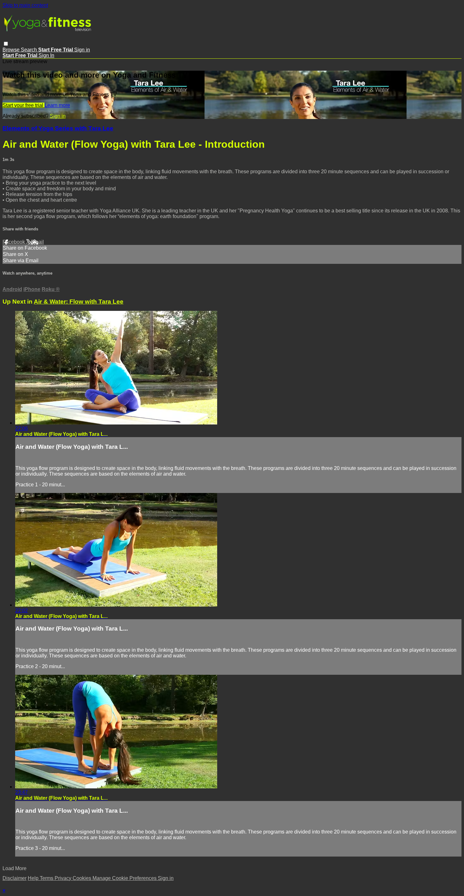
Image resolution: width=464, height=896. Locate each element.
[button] (6, 44)
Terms (47, 878)
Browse (12, 49)
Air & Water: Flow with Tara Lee (78, 301)
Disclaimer (15, 878)
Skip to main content (25, 5)
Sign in (82, 49)
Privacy (64, 878)
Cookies (82, 878)
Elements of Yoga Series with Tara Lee (58, 128)
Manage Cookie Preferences (125, 878)
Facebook (14, 242)
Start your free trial (24, 105)
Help (34, 878)
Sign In (46, 55)
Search (29, 49)
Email (37, 242)
